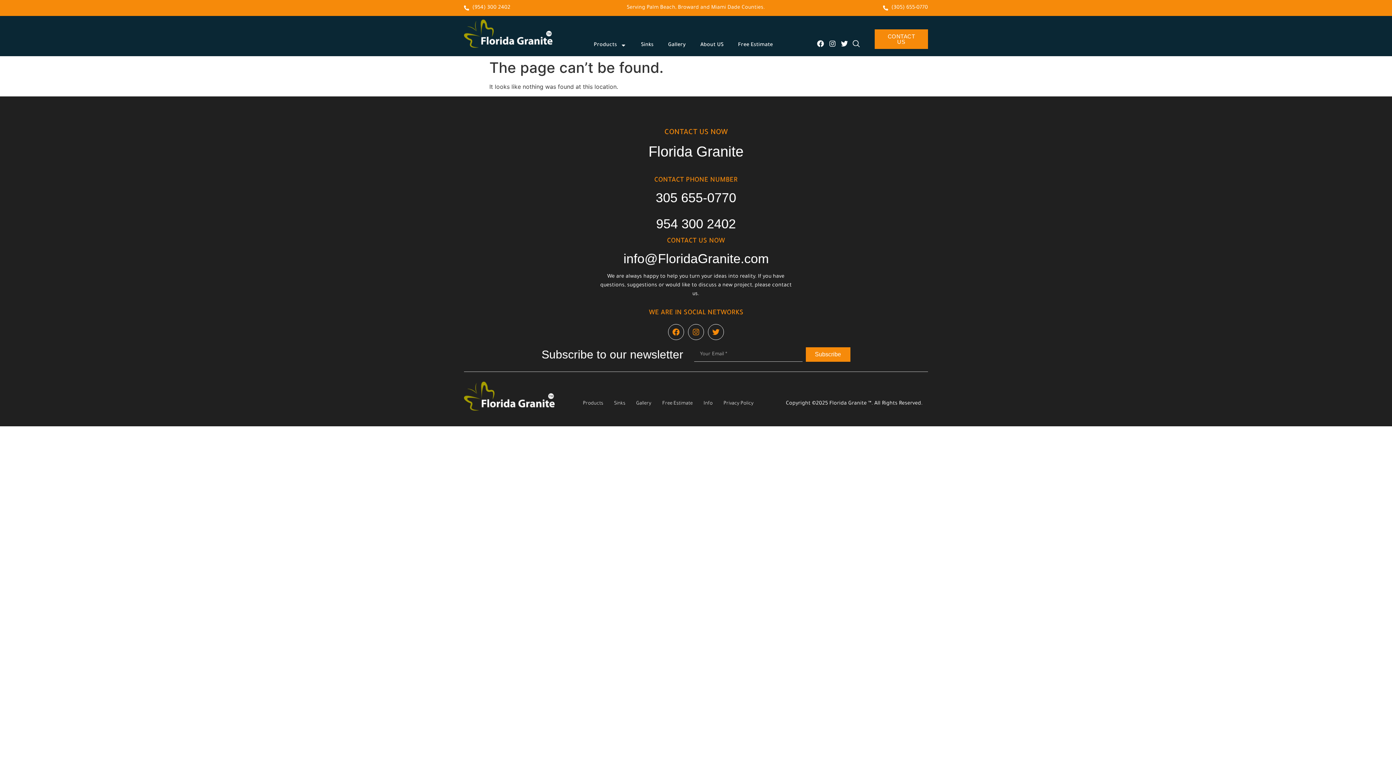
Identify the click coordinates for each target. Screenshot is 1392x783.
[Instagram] (832, 43)
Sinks (647, 45)
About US (712, 45)
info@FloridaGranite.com (696, 258)
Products (605, 45)
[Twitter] (844, 43)
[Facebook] (820, 43)
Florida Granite (696, 152)
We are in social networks (696, 313)
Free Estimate (755, 45)
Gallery (677, 45)
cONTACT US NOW (696, 133)
